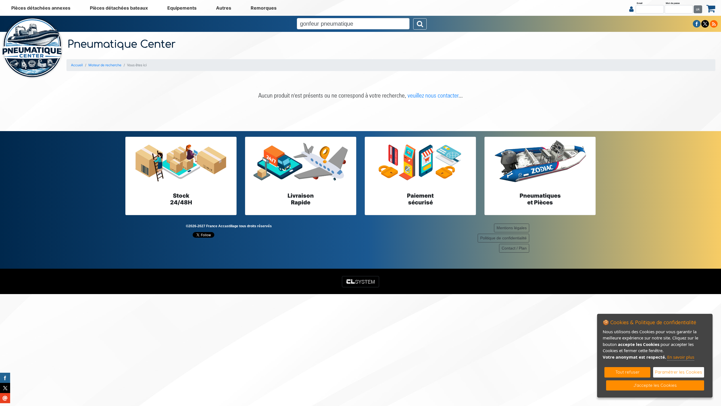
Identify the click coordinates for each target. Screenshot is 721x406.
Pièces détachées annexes (40, 8)
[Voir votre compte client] (631, 9)
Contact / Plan (514, 248)
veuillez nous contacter (433, 95)
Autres (223, 8)
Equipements (182, 8)
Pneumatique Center (122, 44)
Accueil (77, 65)
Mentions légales (512, 228)
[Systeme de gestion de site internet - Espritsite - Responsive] (360, 281)
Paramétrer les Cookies (678, 372)
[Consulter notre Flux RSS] (714, 23)
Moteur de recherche (104, 65)
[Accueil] (32, 47)
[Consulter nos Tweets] (705, 23)
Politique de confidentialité (503, 238)
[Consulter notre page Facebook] (697, 23)
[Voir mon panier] (710, 8)
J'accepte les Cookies (655, 385)
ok (698, 9)
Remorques (264, 8)
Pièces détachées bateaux (119, 8)
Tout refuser (627, 372)
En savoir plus (680, 357)
